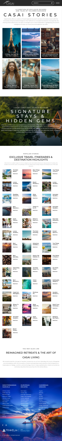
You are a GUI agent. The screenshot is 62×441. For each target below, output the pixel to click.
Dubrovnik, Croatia (6, 396)
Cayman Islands (42, 403)
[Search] (52, 3)
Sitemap (4, 416)
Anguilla (41, 390)
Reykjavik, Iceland (25, 400)
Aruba (40, 394)
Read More (15, 173)
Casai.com (8, 435)
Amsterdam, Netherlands (26, 407)
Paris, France (23, 390)
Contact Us (4, 411)
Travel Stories (11, 52)
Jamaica (40, 400)
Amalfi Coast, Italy (6, 392)
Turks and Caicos (43, 401)
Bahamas (41, 392)
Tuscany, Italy (24, 392)
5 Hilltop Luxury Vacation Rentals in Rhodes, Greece (31, 55)
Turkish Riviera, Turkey (7, 405)
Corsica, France (5, 407)
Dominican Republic (43, 407)
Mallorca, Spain (5, 403)
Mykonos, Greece (6, 398)
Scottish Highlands (25, 398)
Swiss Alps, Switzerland (26, 394)
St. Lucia (41, 396)
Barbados (41, 398)
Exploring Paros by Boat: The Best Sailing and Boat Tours (50, 87)
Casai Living (30, 52)
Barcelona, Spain (6, 394)
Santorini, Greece (6, 390)
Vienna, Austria (24, 401)
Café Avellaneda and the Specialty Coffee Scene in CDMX (50, 55)
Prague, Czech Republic (26, 396)
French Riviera (5, 400)
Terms (3, 414)
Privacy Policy (5, 413)
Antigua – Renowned (43, 405)
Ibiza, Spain (4, 401)
